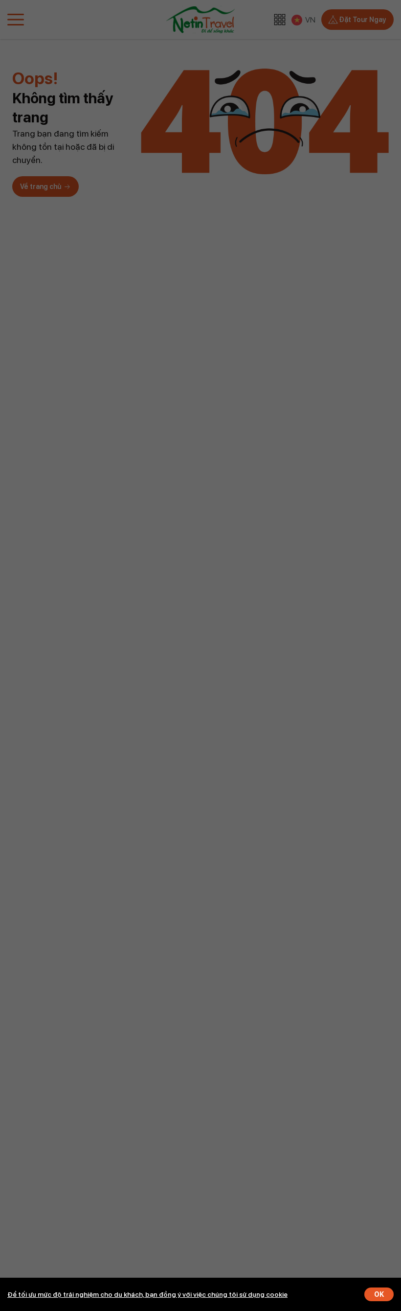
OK (379, 1294)
